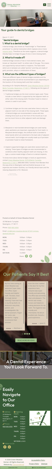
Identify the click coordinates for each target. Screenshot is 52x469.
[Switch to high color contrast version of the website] (44, 4)
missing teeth (7, 51)
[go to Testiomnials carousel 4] (29, 334)
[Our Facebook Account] (5, 447)
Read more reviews (26, 340)
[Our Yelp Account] (9, 447)
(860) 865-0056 (13, 467)
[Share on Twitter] (31, 256)
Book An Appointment (39, 467)
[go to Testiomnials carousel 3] (27, 334)
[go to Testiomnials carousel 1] (22, 334)
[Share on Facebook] (26, 256)
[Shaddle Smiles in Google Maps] (39, 418)
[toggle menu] (49, 4)
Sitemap (44, 464)
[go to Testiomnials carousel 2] (25, 334)
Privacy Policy (34, 464)
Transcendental (18, 464)
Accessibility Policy (38, 460)
